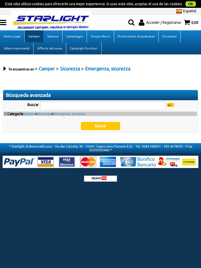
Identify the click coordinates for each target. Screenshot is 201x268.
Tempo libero (100, 36)
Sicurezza (44, 113)
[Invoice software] (99, 179)
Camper (34, 36)
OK (190, 4)
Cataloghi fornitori (84, 48)
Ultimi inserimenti (17, 48)
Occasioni (169, 36)
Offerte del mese (49, 48)
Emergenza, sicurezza (69, 113)
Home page (12, 36)
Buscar (33, 105)
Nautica (53, 36)
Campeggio (74, 36)
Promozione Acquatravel (136, 36)
